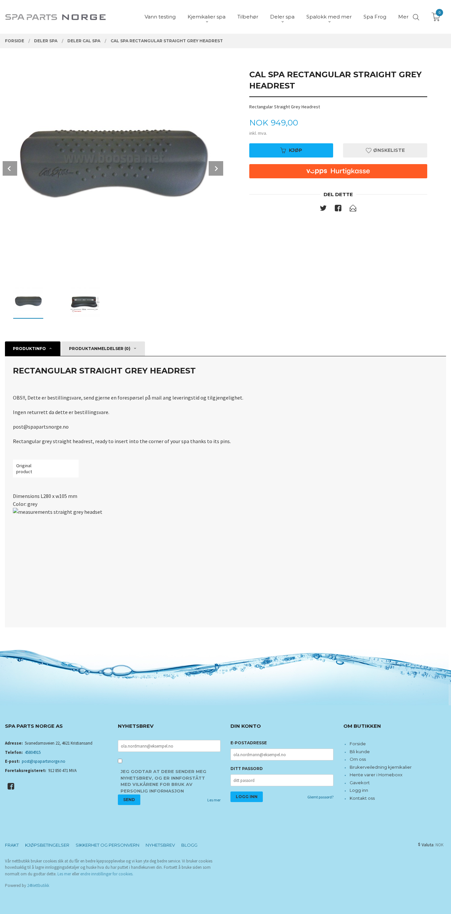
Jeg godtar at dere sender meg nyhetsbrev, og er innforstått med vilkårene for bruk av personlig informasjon (163, 781)
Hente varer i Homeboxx (376, 774)
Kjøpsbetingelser (47, 845)
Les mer (214, 799)
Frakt (12, 845)
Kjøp (295, 150)
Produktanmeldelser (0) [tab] (99, 348)
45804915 (33, 752)
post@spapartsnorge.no (43, 761)
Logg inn (359, 790)
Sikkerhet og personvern (107, 845)
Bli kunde (360, 751)
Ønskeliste (388, 150)
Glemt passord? (320, 796)
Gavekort (360, 782)
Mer (403, 17)
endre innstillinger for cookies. (106, 874)
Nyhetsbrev (160, 845)
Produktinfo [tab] (29, 348)
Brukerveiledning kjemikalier (381, 767)
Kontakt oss (362, 798)
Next (216, 168)
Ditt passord (246, 768)
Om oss (358, 759)
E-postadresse (248, 742)
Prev (10, 168)
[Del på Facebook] (338, 209)
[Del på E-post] (353, 209)
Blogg (189, 845)
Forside (358, 743)
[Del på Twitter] (323, 209)
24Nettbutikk (38, 885)
